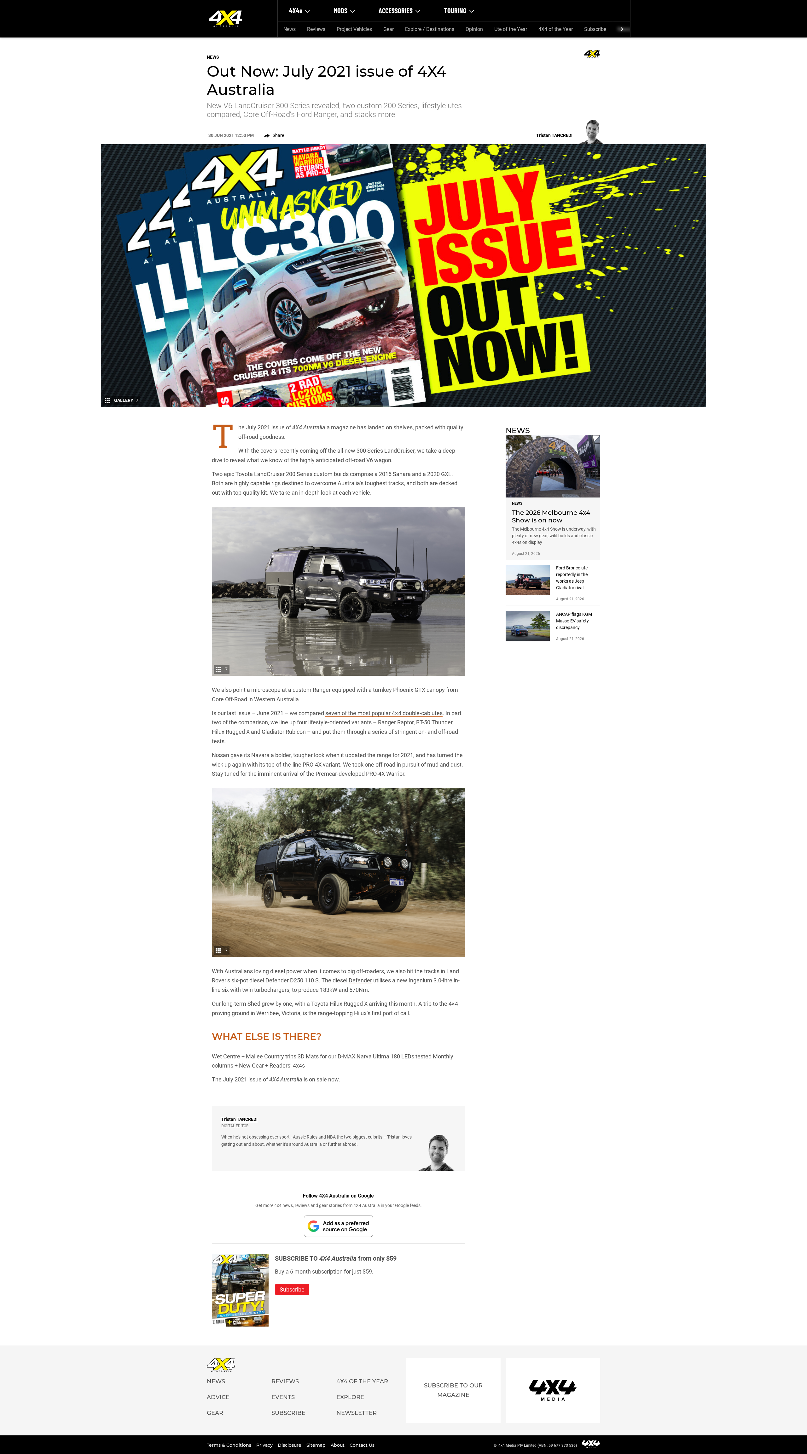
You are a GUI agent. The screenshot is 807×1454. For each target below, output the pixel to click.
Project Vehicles (354, 29)
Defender (360, 980)
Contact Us (362, 1445)
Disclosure (290, 1445)
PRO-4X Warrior (385, 773)
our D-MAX (341, 1056)
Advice (218, 1397)
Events (283, 1397)
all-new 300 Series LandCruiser (376, 450)
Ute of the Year (510, 29)
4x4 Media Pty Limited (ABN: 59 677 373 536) (537, 1445)
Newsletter (356, 1413)
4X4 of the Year (555, 29)
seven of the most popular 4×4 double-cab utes (384, 713)
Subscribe (595, 29)
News (289, 29)
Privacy (265, 1445)
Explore (350, 1397)
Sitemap (316, 1445)
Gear (388, 29)
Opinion (474, 29)
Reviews (316, 29)
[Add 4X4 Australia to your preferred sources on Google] (338, 1226)
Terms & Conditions (230, 1445)
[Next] (621, 29)
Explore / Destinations (429, 29)
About (338, 1445)
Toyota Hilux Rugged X (339, 1003)
